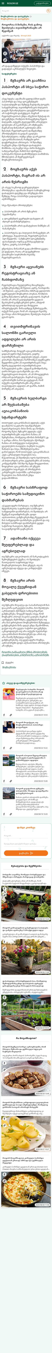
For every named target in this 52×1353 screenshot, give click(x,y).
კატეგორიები (42, 3)
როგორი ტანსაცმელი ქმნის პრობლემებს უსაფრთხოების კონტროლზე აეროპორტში (25, 653)
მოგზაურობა (9, 667)
